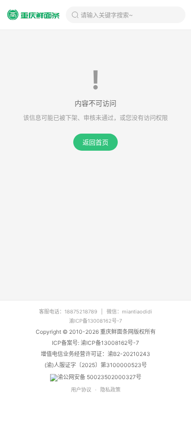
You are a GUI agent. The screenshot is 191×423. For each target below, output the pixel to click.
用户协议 (81, 389)
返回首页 (95, 142)
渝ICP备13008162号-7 (95, 321)
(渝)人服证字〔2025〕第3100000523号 (96, 365)
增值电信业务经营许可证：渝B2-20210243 (95, 353)
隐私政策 (110, 389)
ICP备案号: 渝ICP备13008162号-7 (95, 342)
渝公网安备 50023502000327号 (99, 377)
